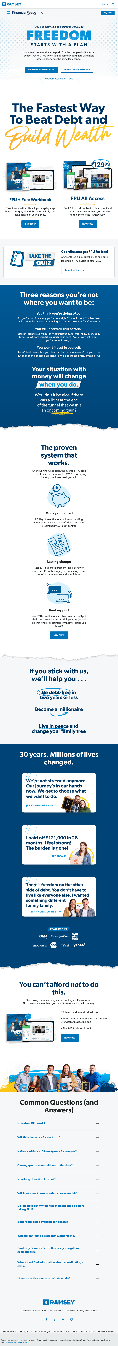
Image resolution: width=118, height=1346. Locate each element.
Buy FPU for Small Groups (77, 69)
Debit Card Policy (10, 1332)
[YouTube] (63, 1319)
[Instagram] (71, 1319)
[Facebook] (46, 1319)
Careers (36, 1311)
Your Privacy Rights (42, 1332)
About (94, 1311)
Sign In (105, 4)
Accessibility (90, 1332)
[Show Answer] (97, 1123)
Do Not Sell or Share (61, 1332)
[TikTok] (55, 1319)
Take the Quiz (73, 270)
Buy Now (107, 13)
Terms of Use (22, 1342)
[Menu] (113, 4)
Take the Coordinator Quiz (41, 69)
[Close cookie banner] (114, 1337)
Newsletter (58, 1311)
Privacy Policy (10, 1342)
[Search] (98, 4)
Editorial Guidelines (106, 1332)
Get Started (26, 1311)
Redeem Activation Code (59, 79)
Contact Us (47, 1311)
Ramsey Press (83, 1311)
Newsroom (70, 1311)
